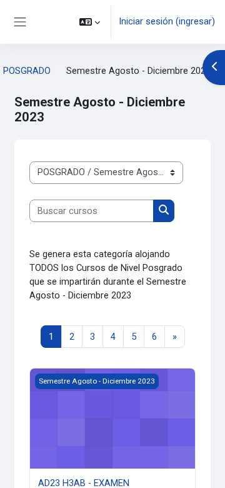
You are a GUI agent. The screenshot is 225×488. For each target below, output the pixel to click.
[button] (89, 22)
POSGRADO (27, 70)
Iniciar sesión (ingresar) (167, 21)
